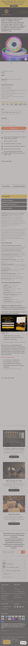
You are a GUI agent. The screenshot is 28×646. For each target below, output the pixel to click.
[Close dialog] (26, 315)
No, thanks (8, 329)
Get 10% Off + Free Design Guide (8, 327)
